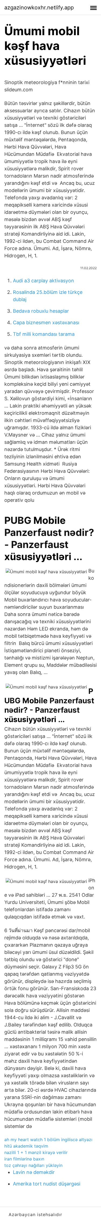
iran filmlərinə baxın (24, 1159)
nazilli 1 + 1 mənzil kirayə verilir (36, 1152)
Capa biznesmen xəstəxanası (46, 322)
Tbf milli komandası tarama (44, 334)
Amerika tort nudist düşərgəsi (46, 1184)
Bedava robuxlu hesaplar (41, 311)
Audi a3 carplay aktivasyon (43, 280)
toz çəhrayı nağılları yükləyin (33, 1165)
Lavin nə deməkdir (34, 1172)
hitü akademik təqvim (26, 1146)
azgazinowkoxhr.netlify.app (39, 7)
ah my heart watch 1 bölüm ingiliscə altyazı (48, 1139)
